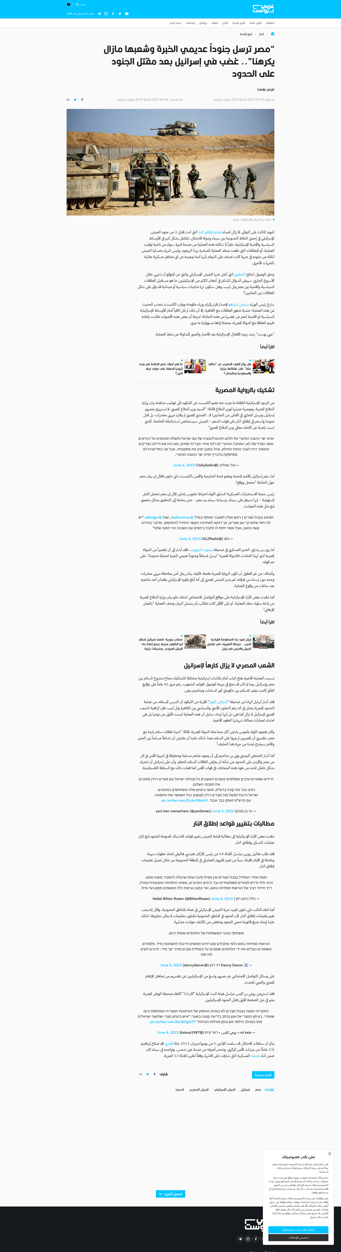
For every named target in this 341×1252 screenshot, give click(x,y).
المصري (169, 1043)
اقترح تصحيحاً (263, 1075)
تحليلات (214, 22)
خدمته (255, 1056)
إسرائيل (245, 1089)
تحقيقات (270, 22)
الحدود (179, 1089)
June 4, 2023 (190, 538)
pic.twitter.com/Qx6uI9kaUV (184, 800)
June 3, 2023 (184, 465)
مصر (258, 1089)
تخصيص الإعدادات (298, 1237)
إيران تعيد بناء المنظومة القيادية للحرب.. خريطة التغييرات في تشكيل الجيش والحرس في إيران (229, 644)
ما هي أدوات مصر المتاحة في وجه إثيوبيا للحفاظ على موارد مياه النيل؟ (161, 368)
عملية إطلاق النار (210, 232)
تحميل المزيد (173, 1194)
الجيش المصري (199, 1089)
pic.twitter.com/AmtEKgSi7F (173, 1021)
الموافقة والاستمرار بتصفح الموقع (298, 1230)
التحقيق (240, 274)
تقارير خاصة (256, 22)
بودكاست (190, 22)
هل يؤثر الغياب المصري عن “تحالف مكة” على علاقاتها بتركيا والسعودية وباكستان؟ (229, 368)
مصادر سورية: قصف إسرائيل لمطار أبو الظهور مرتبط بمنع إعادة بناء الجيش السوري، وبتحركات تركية (161, 644)
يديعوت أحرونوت (202, 550)
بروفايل (203, 22)
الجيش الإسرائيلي (224, 1089)
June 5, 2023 (223, 811)
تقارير (225, 22)
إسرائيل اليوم (218, 702)
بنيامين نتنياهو (239, 304)
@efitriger (154, 517)
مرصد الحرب (175, 22)
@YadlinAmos (182, 517)
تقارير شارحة (238, 22)
